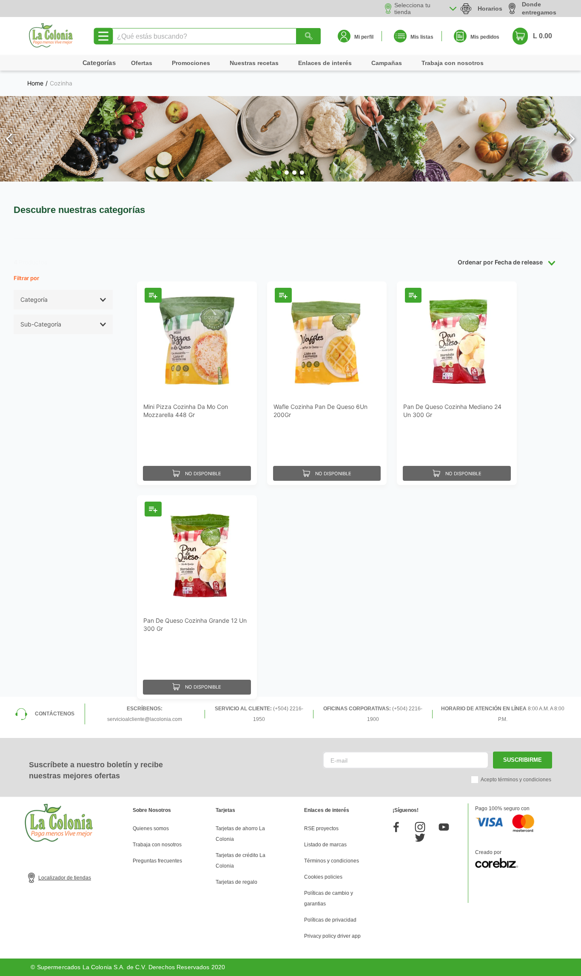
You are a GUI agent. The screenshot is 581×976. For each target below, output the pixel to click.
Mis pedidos (484, 37)
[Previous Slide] (9, 139)
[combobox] (215, 36)
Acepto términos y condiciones (516, 780)
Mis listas (421, 37)
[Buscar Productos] (308, 36)
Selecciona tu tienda (412, 8)
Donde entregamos (539, 8)
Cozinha (61, 83)
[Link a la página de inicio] (35, 83)
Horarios (490, 8)
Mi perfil (363, 37)
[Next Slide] (571, 139)
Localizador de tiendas (64, 878)
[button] (279, 172)
